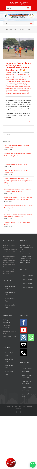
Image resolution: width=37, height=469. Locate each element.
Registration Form (25, 245)
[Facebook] (23, 322)
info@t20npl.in (23, 4)
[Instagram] (23, 337)
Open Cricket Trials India (17, 86)
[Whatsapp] (31, 337)
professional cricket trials (23, 88)
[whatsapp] (10, 458)
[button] (33, 465)
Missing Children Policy (26, 254)
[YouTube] (23, 330)
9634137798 (6, 328)
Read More (8, 122)
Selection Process (25, 252)
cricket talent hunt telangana (18, 81)
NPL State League (25, 260)
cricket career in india (19, 77)
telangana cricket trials (18, 92)
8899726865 (6, 322)
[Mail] (23, 345)
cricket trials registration (22, 83)
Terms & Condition (25, 262)
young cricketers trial (23, 93)
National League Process (26, 258)
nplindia (9, 72)
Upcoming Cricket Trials (11, 74)
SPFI (25, 406)
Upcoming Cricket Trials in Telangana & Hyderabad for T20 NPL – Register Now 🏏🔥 (18, 66)
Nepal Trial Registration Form (26, 249)
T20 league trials (20, 90)
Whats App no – (7, 320)
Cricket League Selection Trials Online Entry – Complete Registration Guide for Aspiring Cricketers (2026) (17, 181)
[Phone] (23, 352)
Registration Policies (25, 256)
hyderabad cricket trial (11, 85)
